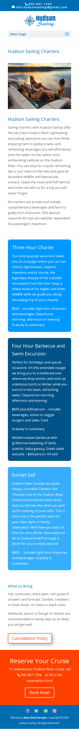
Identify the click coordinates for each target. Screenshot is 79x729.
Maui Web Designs (35, 717)
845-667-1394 (31, 675)
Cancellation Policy (29, 638)
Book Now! (39, 692)
